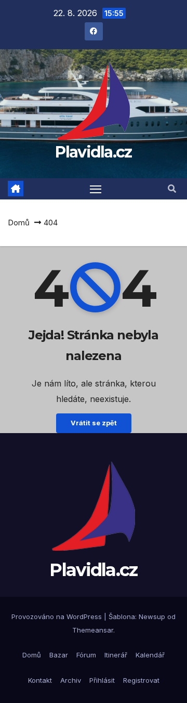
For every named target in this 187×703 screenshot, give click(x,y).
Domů (19, 222)
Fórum (86, 655)
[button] (172, 188)
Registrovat (141, 680)
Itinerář (115, 655)
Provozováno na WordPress (57, 616)
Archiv (70, 680)
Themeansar (92, 630)
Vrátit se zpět (94, 423)
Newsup (152, 616)
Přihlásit (102, 680)
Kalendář (150, 655)
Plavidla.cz (93, 152)
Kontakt (40, 680)
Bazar (58, 655)
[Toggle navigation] (95, 189)
